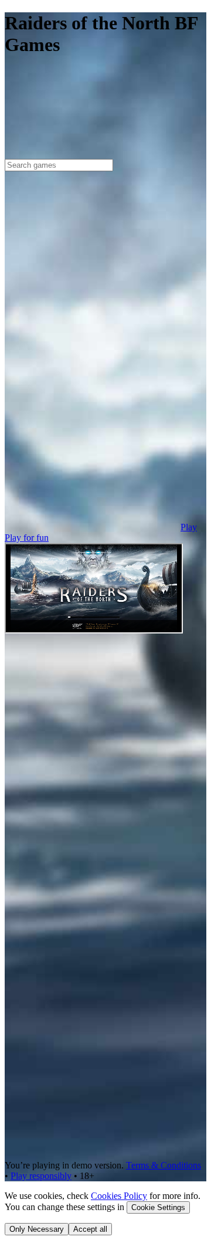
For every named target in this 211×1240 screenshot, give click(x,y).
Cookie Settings (158, 1207)
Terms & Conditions (163, 1165)
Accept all (90, 1229)
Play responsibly (41, 1176)
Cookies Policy (119, 1196)
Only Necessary (36, 1229)
